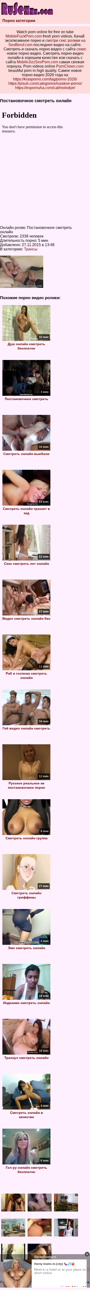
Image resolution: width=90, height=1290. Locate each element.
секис (81, 49)
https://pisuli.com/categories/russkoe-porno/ (45, 83)
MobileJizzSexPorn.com (37, 62)
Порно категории (18, 21)
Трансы (30, 249)
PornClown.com (70, 66)
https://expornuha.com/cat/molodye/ (45, 88)
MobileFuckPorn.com (24, 36)
